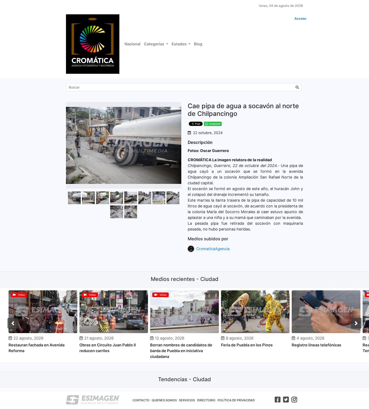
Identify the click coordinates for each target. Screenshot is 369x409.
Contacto (141, 400)
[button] (177, 105)
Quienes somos (164, 400)
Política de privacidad (236, 400)
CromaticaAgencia (213, 249)
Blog (198, 44)
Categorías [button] (154, 44)
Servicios (187, 400)
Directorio (206, 400)
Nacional (132, 44)
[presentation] (12, 323)
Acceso (300, 18)
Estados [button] (179, 44)
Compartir (214, 124)
